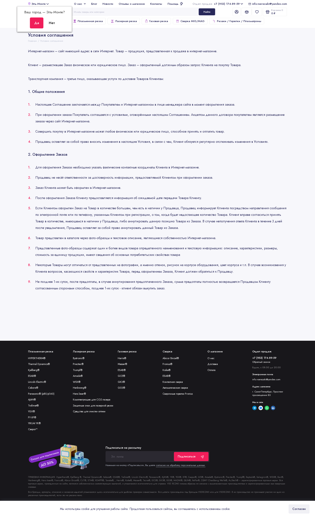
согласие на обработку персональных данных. (180, 465)
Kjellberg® (34, 370)
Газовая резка (158, 21)
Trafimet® (33, 405)
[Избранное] (257, 12)
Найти (206, 12)
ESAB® (32, 376)
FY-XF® (32, 417)
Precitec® (78, 364)
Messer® (122, 364)
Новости (107, 4)
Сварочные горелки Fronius (178, 394)
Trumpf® (78, 370)
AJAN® (32, 399)
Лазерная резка (126, 21)
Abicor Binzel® (171, 358)
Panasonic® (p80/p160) (41, 394)
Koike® (167, 370)
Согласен (299, 509)
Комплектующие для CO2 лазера (91, 399)
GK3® (121, 382)
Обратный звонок (261, 362)
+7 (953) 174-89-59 (216, 4)
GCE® (121, 376)
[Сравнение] (247, 12)
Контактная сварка (173, 382)
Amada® (78, 376)
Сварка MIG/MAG (192, 21)
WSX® (77, 382)
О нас (78, 4)
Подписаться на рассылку (123, 447)
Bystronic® (79, 358)
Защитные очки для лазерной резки (93, 405)
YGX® (31, 411)
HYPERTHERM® (37, 358)
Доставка (212, 364)
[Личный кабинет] (237, 12)
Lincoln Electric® (37, 382)
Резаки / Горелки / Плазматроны (239, 21)
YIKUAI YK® (34, 423)
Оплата (211, 370)
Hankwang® (79, 388)
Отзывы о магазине (132, 4)
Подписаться (186, 456)
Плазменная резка (90, 21)
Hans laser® (79, 394)
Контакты (156, 4)
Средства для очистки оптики (89, 411)
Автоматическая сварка (175, 388)
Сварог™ (32, 429)
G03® (121, 388)
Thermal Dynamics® (39, 364)
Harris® (122, 358)
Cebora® (33, 388)
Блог (94, 4)
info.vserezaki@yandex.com (269, 3)
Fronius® (167, 364)
